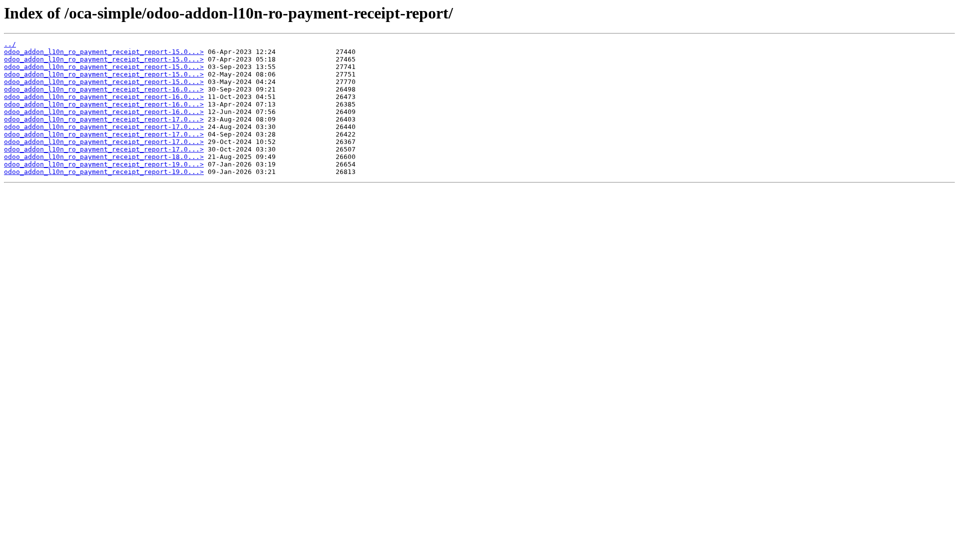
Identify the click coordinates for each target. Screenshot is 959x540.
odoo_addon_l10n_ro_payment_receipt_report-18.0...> (104, 156)
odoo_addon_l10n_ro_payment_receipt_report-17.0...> (104, 119)
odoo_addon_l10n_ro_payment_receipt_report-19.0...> (104, 164)
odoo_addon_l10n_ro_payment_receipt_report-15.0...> (104, 52)
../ (10, 44)
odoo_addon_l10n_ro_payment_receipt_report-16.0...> (104, 89)
